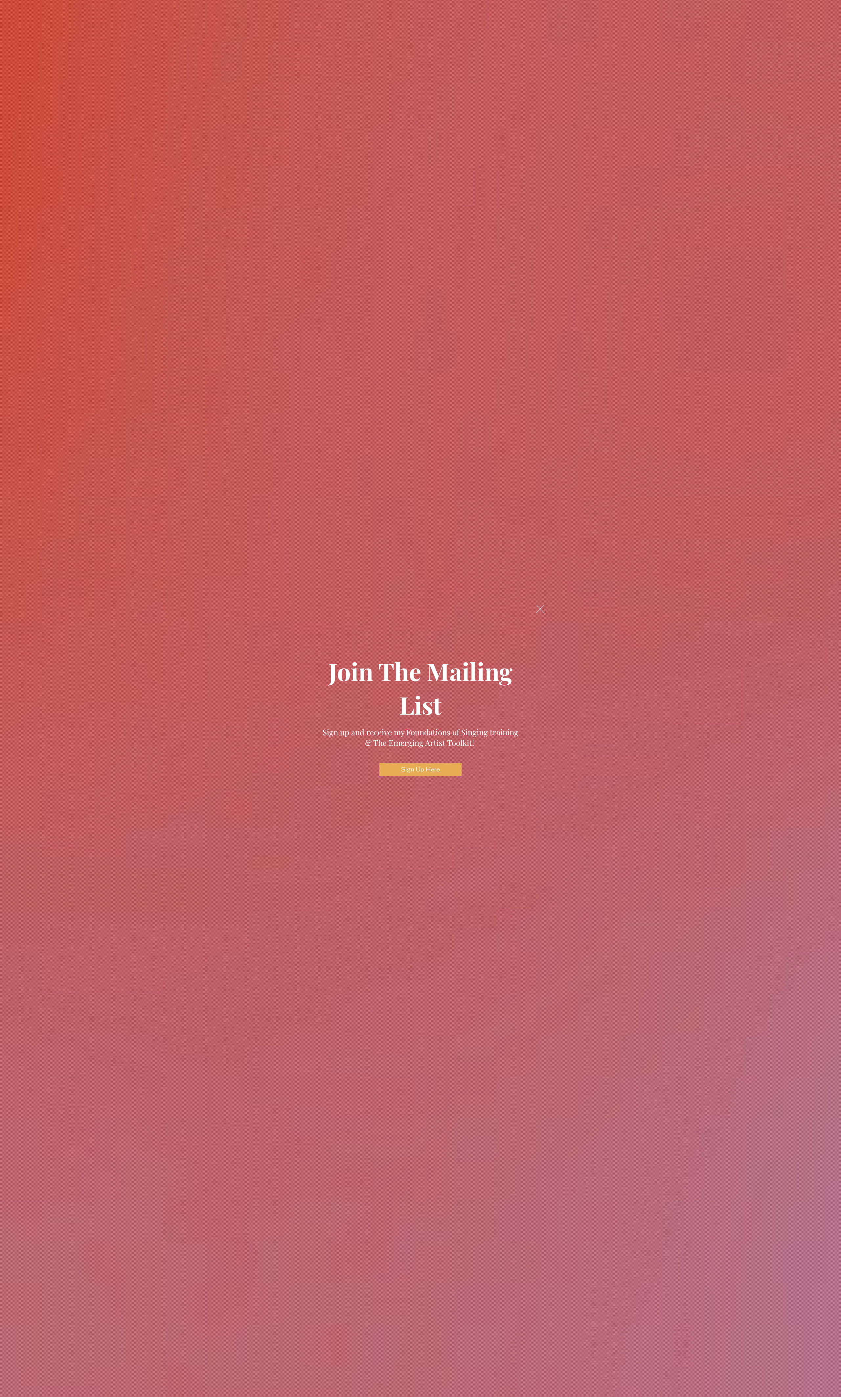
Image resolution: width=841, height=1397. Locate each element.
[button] (540, 609)
